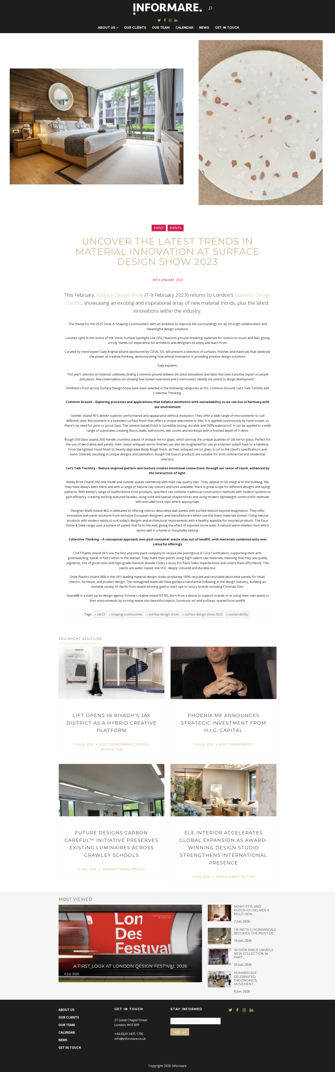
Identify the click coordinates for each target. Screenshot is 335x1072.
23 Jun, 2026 (243, 964)
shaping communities (126, 614)
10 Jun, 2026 (243, 940)
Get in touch (227, 27)
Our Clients (135, 27)
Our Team (161, 27)
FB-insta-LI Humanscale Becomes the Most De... (255, 931)
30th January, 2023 (167, 280)
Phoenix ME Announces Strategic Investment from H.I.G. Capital (223, 723)
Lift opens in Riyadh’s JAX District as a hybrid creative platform (111, 723)
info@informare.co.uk (130, 1039)
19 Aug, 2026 (83, 744)
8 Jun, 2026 (242, 991)
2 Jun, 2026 (242, 921)
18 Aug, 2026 (203, 744)
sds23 (101, 614)
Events (175, 228)
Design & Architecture (235, 877)
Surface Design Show (120, 295)
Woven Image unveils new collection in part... (253, 953)
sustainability (238, 614)
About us (106, 27)
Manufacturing (116, 869)
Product (138, 869)
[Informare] (167, 8)
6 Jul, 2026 (71, 974)
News (204, 27)
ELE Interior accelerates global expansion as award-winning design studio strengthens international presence (223, 848)
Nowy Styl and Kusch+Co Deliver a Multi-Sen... (251, 910)
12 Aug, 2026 (86, 869)
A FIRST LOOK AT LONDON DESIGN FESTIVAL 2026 (130, 966)
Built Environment (116, 744)
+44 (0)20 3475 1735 (128, 1034)
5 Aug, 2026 (201, 877)
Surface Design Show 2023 (203, 614)
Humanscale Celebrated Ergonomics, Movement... (245, 978)
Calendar (184, 27)
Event (159, 228)
